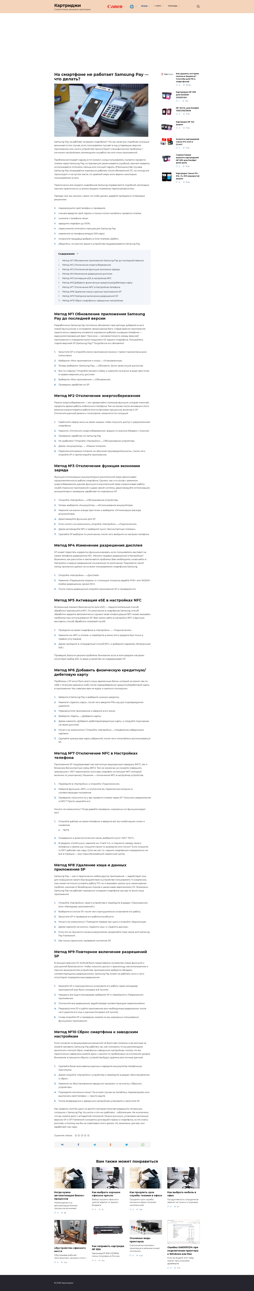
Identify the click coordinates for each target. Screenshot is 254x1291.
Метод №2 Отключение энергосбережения (86, 265)
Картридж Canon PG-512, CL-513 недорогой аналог (187, 176)
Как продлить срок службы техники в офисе (146, 1194)
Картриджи (67, 5)
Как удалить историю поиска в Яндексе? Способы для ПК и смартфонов (187, 77)
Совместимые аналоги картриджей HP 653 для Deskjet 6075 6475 (187, 159)
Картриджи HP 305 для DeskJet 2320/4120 (186, 95)
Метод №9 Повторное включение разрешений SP (90, 296)
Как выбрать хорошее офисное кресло (106, 1194)
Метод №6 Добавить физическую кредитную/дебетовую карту (97, 282)
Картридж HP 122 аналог (185, 123)
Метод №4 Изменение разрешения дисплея (87, 274)
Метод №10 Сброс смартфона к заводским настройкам (92, 300)
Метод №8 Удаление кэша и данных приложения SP (91, 291)
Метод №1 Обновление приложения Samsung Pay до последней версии (103, 260)
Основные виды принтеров (140, 1240)
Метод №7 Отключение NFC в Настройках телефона (91, 287)
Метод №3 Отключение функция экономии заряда (91, 269)
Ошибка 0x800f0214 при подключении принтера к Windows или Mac (182, 1250)
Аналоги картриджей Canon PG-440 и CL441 (187, 142)
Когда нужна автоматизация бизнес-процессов (69, 1195)
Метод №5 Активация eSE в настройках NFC (86, 278)
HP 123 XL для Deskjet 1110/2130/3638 (187, 109)
